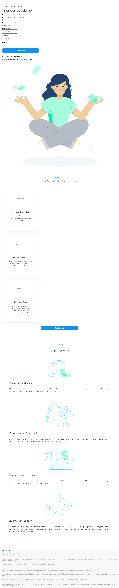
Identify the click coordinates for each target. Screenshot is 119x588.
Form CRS (11, 581)
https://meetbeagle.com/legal (45, 581)
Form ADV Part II (16, 581)
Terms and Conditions (32, 53)
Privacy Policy (23, 53)
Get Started (59, 328)
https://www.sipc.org (12, 560)
